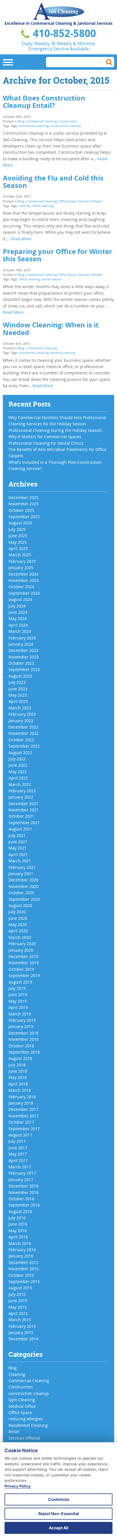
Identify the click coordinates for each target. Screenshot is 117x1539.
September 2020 (24, 899)
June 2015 (18, 1300)
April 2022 (18, 778)
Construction (68, 121)
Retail (14, 1431)
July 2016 (17, 1217)
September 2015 (24, 1281)
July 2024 (17, 606)
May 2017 (18, 1154)
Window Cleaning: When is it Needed (51, 328)
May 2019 (18, 1001)
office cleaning (42, 206)
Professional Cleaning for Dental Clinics (46, 443)
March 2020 (20, 937)
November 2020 (24, 886)
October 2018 (21, 1045)
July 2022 (17, 759)
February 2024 (22, 638)
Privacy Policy (18, 1486)
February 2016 (22, 1249)
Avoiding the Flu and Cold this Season (53, 181)
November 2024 (24, 580)
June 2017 (18, 1147)
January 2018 (21, 1103)
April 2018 (18, 1084)
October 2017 (21, 1122)
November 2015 (24, 1268)
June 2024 (18, 612)
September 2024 (24, 593)
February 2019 (22, 1020)
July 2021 (17, 835)
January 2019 (21, 1026)
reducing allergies (26, 1418)
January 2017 (21, 1179)
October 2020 (21, 892)
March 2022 (20, 784)
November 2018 (24, 1039)
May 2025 (18, 542)
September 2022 (24, 746)
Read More (21, 238)
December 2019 (23, 956)
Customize (58, 1499)
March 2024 (20, 631)
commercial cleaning (34, 126)
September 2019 (24, 975)
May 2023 (18, 695)
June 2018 (18, 1071)
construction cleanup (65, 126)
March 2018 (20, 1090)
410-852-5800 (63, 33)
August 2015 (20, 1287)
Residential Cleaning (28, 1425)
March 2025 (20, 554)
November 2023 (24, 657)
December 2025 (23, 497)
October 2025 (21, 510)
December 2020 (23, 880)
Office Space (67, 201)
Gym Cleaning (22, 1399)
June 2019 (18, 994)
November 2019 (24, 962)
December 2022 (23, 727)
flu (29, 206)
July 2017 (17, 1141)
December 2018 (23, 1033)
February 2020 (22, 943)
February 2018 (22, 1096)
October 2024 (21, 586)
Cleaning (17, 1374)
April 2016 (18, 1237)
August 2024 (20, 599)
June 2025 (18, 535)
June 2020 (18, 918)
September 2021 (24, 822)
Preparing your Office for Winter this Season (57, 255)
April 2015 (18, 1313)
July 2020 (17, 911)
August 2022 (20, 752)
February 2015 (22, 1326)
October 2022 (21, 739)
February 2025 (22, 561)
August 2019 (20, 982)
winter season (51, 279)
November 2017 (24, 1116)
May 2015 (18, 1307)
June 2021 (18, 841)
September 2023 (24, 669)
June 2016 (18, 1224)
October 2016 (21, 1198)
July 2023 (17, 682)
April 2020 (18, 930)
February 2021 (22, 867)
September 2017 (24, 1128)
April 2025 (18, 548)
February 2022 (22, 790)
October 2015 (21, 1275)
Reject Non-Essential (58, 1513)
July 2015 (17, 1294)
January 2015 (21, 1332)
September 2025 (24, 516)
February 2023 (22, 714)
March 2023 (20, 708)
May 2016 (18, 1230)
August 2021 (20, 829)
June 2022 (18, 765)
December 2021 (23, 803)
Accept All (58, 1527)
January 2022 (21, 797)
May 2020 (18, 924)
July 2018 (17, 1065)
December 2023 (23, 650)
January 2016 (21, 1256)
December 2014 (23, 1338)
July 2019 (17, 988)
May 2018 (18, 1077)
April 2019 (18, 1007)
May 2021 (18, 848)
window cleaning (62, 352)
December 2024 (23, 574)
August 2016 (20, 1211)
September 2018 (24, 1052)
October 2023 (21, 663)
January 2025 (21, 567)
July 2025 (17, 529)
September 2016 (24, 1205)
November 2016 (24, 1192)
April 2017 (18, 1160)
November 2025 (24, 503)
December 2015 (23, 1262)
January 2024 (21, 644)
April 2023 (18, 701)
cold (22, 206)
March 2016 (20, 1243)
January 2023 (21, 720)
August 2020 (20, 905)
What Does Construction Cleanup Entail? (44, 101)
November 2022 (24, 733)
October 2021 (21, 816)
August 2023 (20, 676)
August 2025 (20, 523)
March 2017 (20, 1166)
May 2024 (18, 618)
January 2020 (21, 950)
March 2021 (20, 860)
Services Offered (90, 201)
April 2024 (18, 625)
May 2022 (18, 771)
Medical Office (22, 1406)
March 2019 (20, 1014)
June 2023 (18, 688)
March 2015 (20, 1319)
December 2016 (23, 1186)
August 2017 (20, 1135)
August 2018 (20, 1058)
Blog (21, 121)
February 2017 (22, 1173)
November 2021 (24, 809)
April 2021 (18, 854)
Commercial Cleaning (41, 121)
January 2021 (21, 873)
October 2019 (21, 969)
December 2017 (23, 1109)
